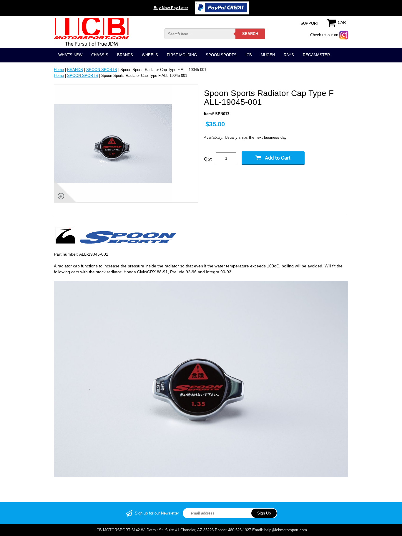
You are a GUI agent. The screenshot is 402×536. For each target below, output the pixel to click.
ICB (248, 55)
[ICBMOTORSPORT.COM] (91, 31)
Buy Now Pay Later (171, 8)
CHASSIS (99, 55)
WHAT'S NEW (70, 55)
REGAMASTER (316, 55)
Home (59, 69)
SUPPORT (309, 23)
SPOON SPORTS (221, 55)
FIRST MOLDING (182, 55)
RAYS (289, 55)
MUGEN (268, 55)
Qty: (208, 158)
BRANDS (125, 55)
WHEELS (150, 55)
